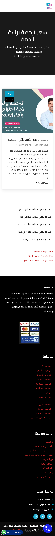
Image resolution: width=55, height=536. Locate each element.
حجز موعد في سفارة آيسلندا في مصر (34, 224)
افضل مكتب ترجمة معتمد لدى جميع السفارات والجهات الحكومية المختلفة (27, 49)
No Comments (22, 145)
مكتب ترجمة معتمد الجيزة (40, 256)
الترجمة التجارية (44, 375)
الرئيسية (49, 441)
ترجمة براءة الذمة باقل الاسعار (28, 139)
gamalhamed (40, 145)
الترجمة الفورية (44, 404)
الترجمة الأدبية (45, 366)
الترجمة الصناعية (44, 388)
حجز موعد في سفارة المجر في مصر (35, 217)
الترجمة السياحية (44, 383)
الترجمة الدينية (45, 379)
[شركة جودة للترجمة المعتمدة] (49, 5)
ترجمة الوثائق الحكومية (41, 417)
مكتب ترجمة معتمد (43, 251)
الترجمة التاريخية (44, 370)
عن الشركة (48, 459)
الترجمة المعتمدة (44, 413)
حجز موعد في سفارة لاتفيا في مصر (35, 209)
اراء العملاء (48, 468)
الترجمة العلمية (44, 392)
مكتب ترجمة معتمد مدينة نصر (38, 260)
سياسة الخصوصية (45, 472)
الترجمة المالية (45, 408)
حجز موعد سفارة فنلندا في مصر (37, 239)
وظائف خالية (47, 464)
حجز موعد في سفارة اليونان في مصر (34, 232)
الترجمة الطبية (45, 397)
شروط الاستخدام (45, 477)
